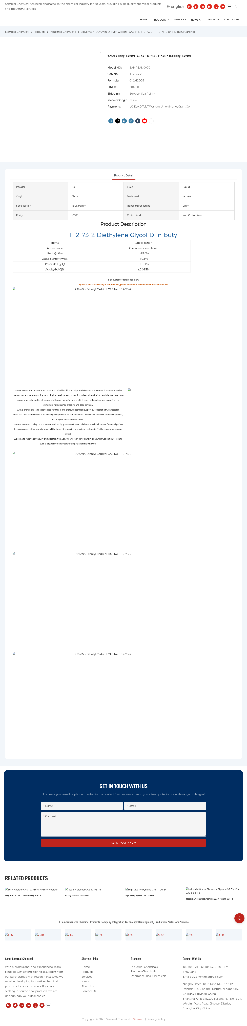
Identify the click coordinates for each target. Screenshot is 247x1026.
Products (39, 31)
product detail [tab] (123, 175)
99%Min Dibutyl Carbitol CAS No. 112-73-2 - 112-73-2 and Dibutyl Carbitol (145, 31)
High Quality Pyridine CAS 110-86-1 (140, 895)
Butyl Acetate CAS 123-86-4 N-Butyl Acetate (23, 895)
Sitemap (138, 1019)
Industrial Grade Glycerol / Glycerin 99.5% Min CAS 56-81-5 (209, 898)
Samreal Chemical (17, 31)
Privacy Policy (156, 1019)
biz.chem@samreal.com (207, 976)
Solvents (86, 31)
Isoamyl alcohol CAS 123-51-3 (77, 895)
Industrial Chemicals (63, 31)
